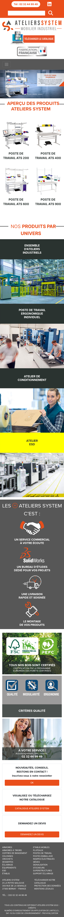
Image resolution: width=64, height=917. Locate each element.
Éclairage (7, 864)
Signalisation (40, 864)
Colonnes (7, 856)
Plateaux (38, 850)
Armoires (7, 847)
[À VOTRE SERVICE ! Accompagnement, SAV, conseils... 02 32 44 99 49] (32, 739)
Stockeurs (39, 867)
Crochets (7, 859)
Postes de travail (42, 853)
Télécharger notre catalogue (44, 881)
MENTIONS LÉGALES (44, 888)
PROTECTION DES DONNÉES (47, 886)
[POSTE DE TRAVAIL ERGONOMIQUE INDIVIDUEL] (32, 335)
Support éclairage (43, 873)
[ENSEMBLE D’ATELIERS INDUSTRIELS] (32, 271)
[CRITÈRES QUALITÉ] (32, 696)
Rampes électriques (43, 859)
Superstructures (42, 870)
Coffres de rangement (14, 853)
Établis (6, 873)
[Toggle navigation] (6, 64)
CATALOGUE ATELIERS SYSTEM (32, 808)
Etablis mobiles (41, 847)
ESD (4, 870)
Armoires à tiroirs (12, 850)
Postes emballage (43, 856)
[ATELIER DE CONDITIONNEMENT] (32, 400)
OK (32, 782)
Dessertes (7, 862)
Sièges (36, 862)
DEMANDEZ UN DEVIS (32, 834)
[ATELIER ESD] (32, 464)
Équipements (9, 867)
